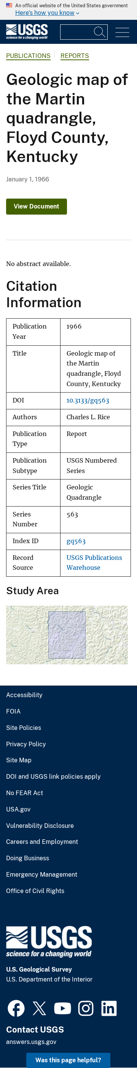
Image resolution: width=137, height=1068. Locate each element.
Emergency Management (41, 874)
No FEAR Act (24, 793)
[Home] (27, 37)
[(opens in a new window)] (16, 1007)
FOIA (13, 711)
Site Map (19, 760)
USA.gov (18, 809)
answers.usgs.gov (31, 1042)
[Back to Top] (109, 1040)
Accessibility (24, 695)
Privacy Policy (26, 744)
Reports (75, 55)
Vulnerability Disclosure (40, 826)
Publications (28, 55)
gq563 (76, 541)
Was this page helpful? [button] (68, 1060)
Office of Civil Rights (35, 891)
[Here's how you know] (68, 10)
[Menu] (122, 32)
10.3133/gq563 (88, 400)
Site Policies (23, 728)
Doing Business (27, 858)
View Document (36, 206)
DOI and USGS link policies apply (53, 776)
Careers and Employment (42, 842)
